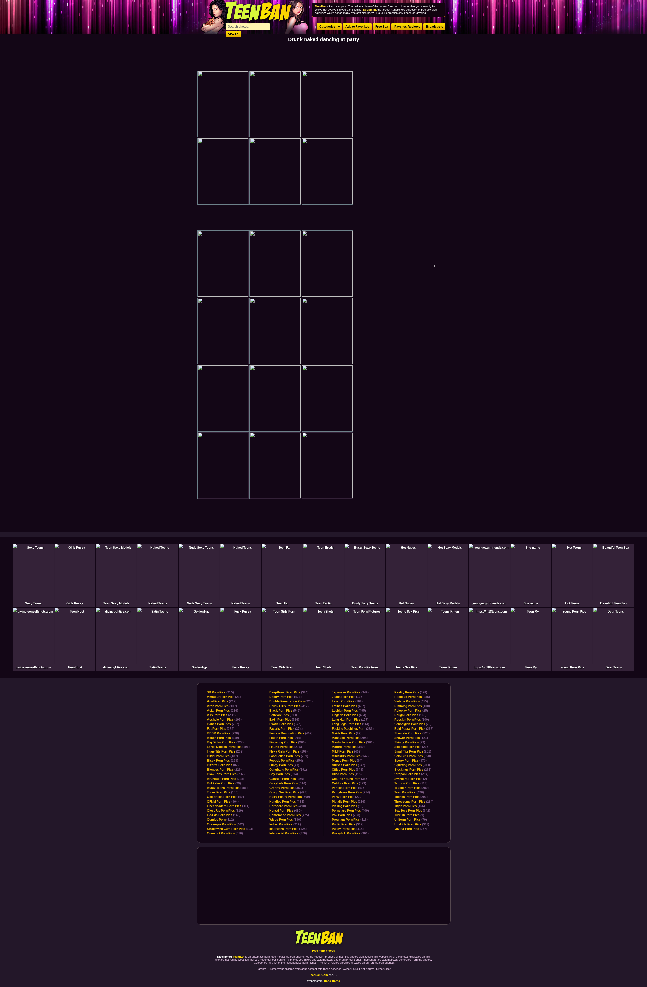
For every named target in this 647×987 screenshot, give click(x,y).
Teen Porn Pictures (365, 667)
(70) (412, 724)
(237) (226, 774)
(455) (411, 701)
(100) (412, 706)
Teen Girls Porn (282, 667)
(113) (410, 783)
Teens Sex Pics (407, 667)
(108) (347, 701)
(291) (288, 769)
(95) (347, 806)
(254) (286, 760)
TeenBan (323, 938)
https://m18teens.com (489, 667)
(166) (409, 806)
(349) (350, 692)
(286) (412, 697)
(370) (288, 833)
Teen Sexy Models (116, 603)
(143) (223, 815)
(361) (286, 788)
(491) (226, 797)
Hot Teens (572, 603)
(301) (228, 806)
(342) (348, 765)
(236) (411, 747)
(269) (288, 756)
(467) (290, 733)
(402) (225, 824)
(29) (224, 783)
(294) (411, 774)
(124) (288, 829)
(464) (285, 738)
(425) (289, 815)
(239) (221, 715)
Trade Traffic (332, 980)
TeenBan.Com (318, 974)
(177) (350, 719)
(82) (223, 765)
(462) (346, 751)
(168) (410, 715)
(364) (223, 801)
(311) (411, 824)
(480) (285, 810)
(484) (349, 715)
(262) (413, 729)
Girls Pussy (74, 603)
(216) (222, 710)
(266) (287, 742)
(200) (411, 719)
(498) (287, 806)
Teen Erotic (323, 603)
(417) (289, 706)
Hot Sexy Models (448, 603)
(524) (412, 733)
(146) (222, 792)
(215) (220, 692)
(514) (283, 774)
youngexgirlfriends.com (489, 603)
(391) (353, 742)
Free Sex (381, 26)
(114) (350, 724)
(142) (350, 756)
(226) (220, 729)
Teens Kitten (448, 667)
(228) (223, 733)
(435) (348, 788)
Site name (531, 603)
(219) (285, 824)
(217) (224, 697)
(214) (351, 792)
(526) (284, 719)
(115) (347, 774)
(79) (410, 819)
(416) (350, 819)
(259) (286, 779)
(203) (412, 765)
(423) (285, 697)
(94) (347, 760)
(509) (289, 797)
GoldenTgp (199, 667)
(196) (228, 747)
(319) (225, 810)
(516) (225, 833)
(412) (220, 819)
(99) (409, 742)
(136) (285, 819)
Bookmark (370, 9)
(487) (348, 706)
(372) (285, 724)
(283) (353, 729)
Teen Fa (282, 603)
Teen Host (75, 667)
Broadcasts (434, 26)
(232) (223, 724)
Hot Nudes (406, 603)
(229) (224, 769)
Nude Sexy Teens (199, 603)
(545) (285, 710)
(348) (347, 769)
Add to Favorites (357, 26)
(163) (222, 760)
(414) (348, 829)
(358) (412, 756)
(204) (350, 738)
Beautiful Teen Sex (613, 603)
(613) (283, 715)
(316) (287, 783)
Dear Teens (614, 667)
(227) (225, 742)
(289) (411, 788)
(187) (222, 756)
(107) (222, 706)
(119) (223, 738)
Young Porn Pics (572, 667)
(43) (284, 765)
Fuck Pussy (240, 667)
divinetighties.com (116, 667)
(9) (409, 815)
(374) (286, 729)
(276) (285, 747)
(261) (412, 751)
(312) (347, 824)
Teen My (531, 667)
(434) (286, 801)
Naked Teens (157, 603)
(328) (410, 692)
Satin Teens (157, 667)
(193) (230, 829)
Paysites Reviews (407, 26)
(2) (410, 779)
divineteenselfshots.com (33, 667)
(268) (346, 815)
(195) (224, 719)
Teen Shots (324, 667)
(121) (411, 738)
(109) (288, 751)
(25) (411, 710)
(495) (349, 710)
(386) (350, 779)
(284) (413, 801)
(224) (291, 701)
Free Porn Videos (323, 950)
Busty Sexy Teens (365, 603)
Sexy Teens (33, 603)
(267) (410, 829)
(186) (227, 788)
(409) (350, 810)
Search (233, 34)
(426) (409, 792)
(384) (288, 692)
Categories (327, 26)
